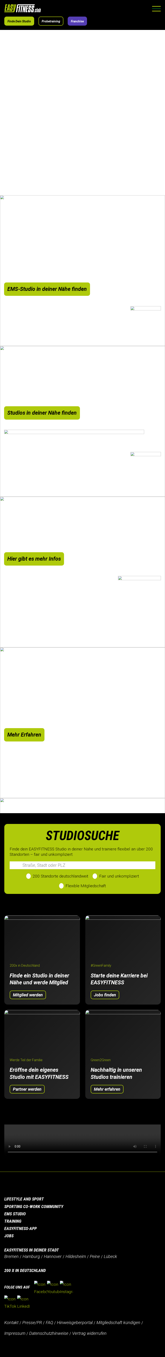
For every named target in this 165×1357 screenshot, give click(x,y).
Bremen (11, 1256)
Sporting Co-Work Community (33, 1206)
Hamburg (31, 1256)
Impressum (14, 1333)
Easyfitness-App (20, 1228)
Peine (95, 1256)
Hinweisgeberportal (75, 1322)
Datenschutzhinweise (48, 1333)
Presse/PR (32, 1322)
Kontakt (11, 1322)
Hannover (53, 1256)
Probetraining (51, 21)
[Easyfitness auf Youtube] (53, 1288)
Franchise (77, 21)
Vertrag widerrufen (89, 1333)
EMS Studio (15, 1213)
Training (12, 1221)
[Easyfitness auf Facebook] (40, 1288)
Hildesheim (76, 1256)
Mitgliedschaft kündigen (118, 1322)
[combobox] (82, 865)
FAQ (49, 1322)
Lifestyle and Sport (24, 1199)
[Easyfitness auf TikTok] (10, 1302)
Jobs (9, 1235)
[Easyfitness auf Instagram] (66, 1288)
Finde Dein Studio (19, 21)
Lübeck (110, 1256)
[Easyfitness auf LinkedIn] (23, 1302)
